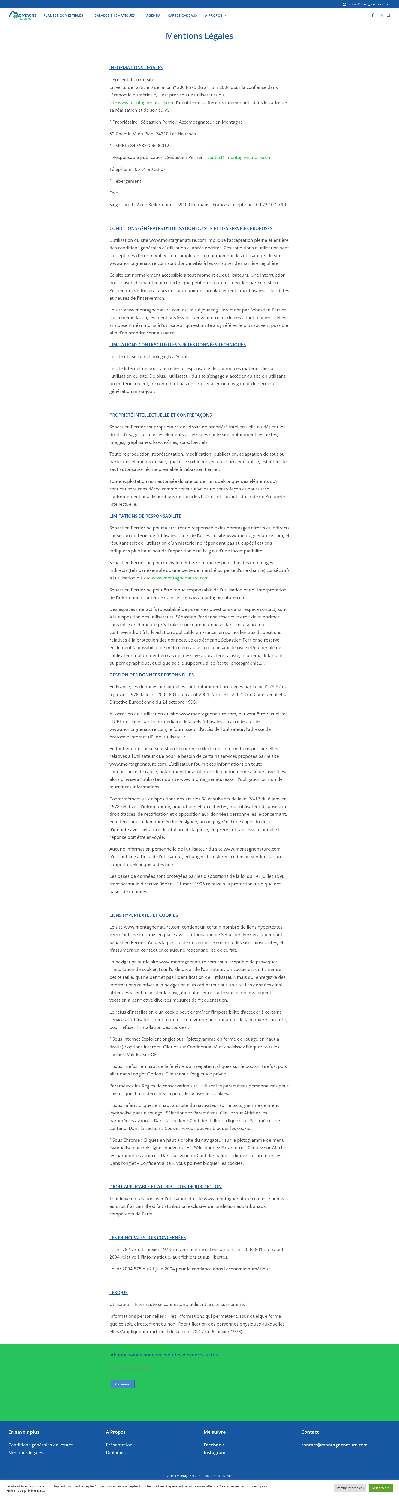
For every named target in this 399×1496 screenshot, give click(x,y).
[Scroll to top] (390, 1478)
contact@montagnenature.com (368, 4)
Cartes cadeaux (183, 15)
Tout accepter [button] (381, 1488)
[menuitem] (367, 4)
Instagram (214, 1452)
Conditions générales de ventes (40, 1445)
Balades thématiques (114, 15)
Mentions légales (25, 1452)
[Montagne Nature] (22, 15)
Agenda (153, 15)
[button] (373, 15)
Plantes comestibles (63, 15)
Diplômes (116, 1452)
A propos (214, 15)
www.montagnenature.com (146, 102)
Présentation (119, 1445)
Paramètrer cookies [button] (350, 1488)
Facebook (214, 1445)
